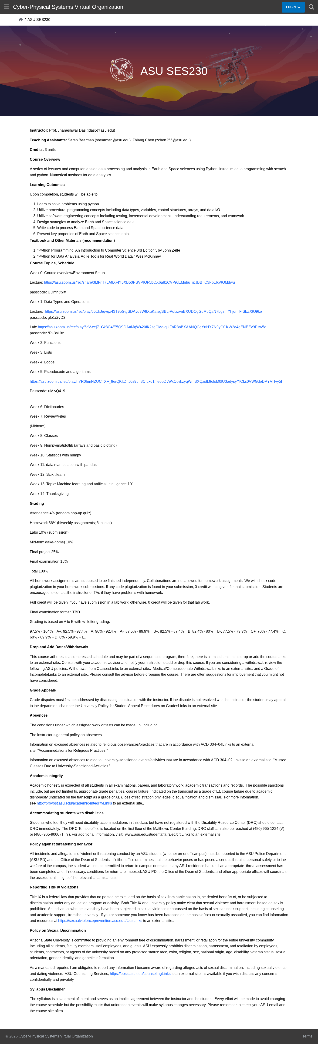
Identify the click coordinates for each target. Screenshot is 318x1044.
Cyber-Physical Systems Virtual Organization (68, 7)
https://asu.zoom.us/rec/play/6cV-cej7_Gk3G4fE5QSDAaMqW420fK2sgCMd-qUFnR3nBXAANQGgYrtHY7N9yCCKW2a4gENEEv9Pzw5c (152, 327)
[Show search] (311, 7)
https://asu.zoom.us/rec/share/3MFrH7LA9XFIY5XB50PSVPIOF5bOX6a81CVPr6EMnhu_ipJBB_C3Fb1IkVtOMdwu (139, 282)
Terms (307, 1036)
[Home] (21, 20)
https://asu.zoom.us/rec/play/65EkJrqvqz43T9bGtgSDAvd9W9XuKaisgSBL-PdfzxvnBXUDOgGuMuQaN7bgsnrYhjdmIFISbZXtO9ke (153, 311)
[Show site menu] (6, 7)
